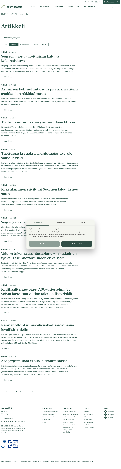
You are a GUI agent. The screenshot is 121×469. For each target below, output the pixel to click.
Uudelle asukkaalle (69, 417)
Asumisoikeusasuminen (50, 411)
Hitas (44, 422)
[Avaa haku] (111, 6)
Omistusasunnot (48, 417)
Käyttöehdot (32, 461)
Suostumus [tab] (38, 222)
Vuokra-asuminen (48, 414)
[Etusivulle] (11, 7)
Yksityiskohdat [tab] (60, 222)
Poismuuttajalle (68, 419)
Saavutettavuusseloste (68, 461)
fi (96, 2)
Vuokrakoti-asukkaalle (70, 414)
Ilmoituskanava (43, 461)
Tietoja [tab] (83, 222)
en (99, 2)
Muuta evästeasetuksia (85, 461)
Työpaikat (87, 417)
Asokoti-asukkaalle (69, 411)
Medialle (86, 425)
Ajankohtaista (88, 414)
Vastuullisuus (88, 419)
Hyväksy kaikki (76, 244)
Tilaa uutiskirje (88, 427)
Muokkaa (43, 244)
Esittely (86, 411)
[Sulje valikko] (119, 7)
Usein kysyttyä (68, 422)
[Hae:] (29, 38)
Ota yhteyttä (89, 2)
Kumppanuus (88, 422)
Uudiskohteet (46, 419)
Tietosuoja (23, 461)
